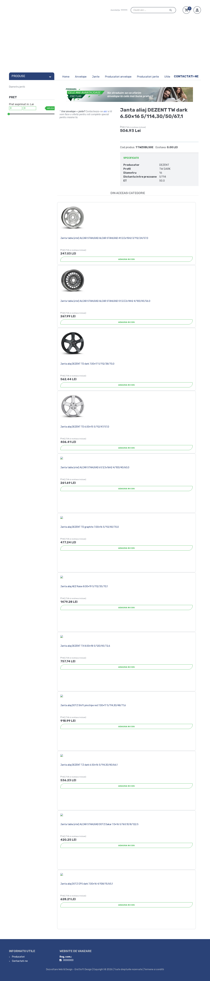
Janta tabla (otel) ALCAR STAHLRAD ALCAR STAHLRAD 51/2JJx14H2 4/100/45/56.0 (105, 301)
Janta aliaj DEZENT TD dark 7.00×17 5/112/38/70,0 (87, 363)
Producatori (18, 956)
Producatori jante (148, 76)
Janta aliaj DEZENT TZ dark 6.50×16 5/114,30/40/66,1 (88, 764)
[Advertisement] (105, 46)
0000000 (68, 960)
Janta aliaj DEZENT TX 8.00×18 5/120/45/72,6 (85, 646)
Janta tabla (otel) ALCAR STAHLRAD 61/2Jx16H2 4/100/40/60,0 (94, 467)
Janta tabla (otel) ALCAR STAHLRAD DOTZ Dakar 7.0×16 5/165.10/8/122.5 (99, 824)
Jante (95, 76)
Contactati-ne (186, 76)
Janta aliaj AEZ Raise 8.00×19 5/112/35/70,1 (84, 586)
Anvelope (80, 76)
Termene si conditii (154, 969)
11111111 (124, 10)
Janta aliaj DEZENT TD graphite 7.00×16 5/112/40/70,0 (89, 527)
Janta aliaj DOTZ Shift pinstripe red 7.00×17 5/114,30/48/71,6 (93, 705)
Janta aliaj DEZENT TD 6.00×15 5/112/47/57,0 (84, 426)
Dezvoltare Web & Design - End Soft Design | (69, 969)
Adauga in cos (126, 259)
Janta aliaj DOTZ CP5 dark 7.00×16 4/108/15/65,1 (86, 883)
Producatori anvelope (118, 76)
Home (65, 76)
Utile (167, 76)
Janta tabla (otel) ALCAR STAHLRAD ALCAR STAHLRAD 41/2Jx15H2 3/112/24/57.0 (104, 238)
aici (105, 111)
